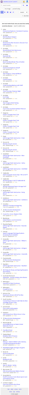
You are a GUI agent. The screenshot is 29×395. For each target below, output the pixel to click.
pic (13, 32)
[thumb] (4, 12)
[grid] (7, 12)
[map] (13, 12)
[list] (2, 12)
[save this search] (27, 5)
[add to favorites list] (2, 29)
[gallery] (10, 12)
